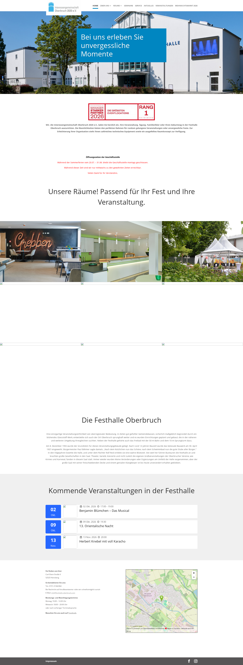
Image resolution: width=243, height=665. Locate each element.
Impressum (51, 661)
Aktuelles (149, 6)
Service (138, 6)
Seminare (128, 6)
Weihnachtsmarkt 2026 (186, 6)
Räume (116, 6)
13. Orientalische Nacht (96, 526)
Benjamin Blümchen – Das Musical (104, 510)
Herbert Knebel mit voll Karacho (102, 541)
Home (95, 6)
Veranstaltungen (164, 6)
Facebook (72, 613)
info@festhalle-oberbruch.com (63, 593)
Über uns (104, 6)
